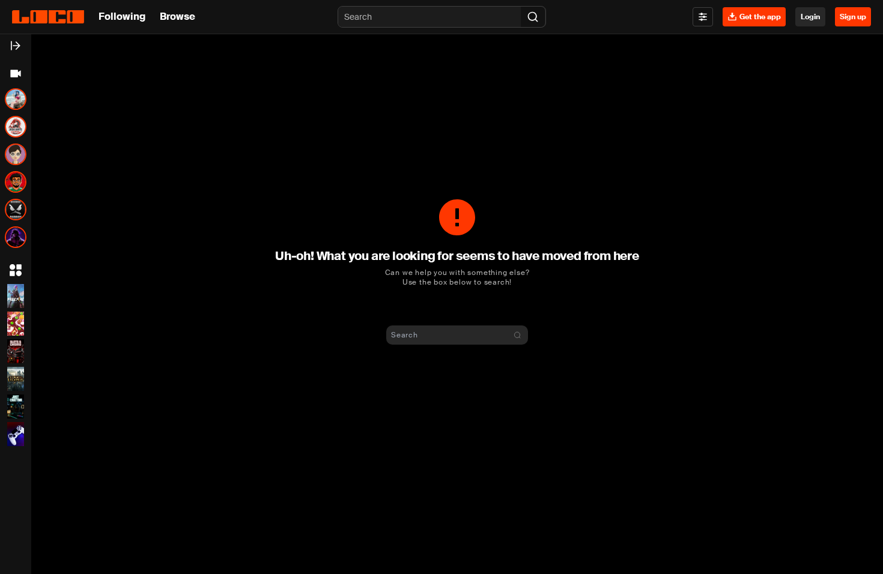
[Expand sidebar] (15, 45)
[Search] (533, 17)
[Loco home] (48, 16)
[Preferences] (703, 16)
